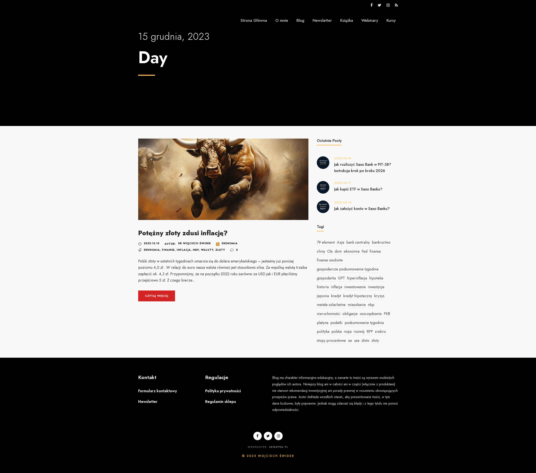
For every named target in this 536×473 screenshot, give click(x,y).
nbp (196, 250)
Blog (300, 20)
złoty (220, 250)
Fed (364, 251)
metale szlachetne (331, 304)
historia (323, 287)
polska (336, 331)
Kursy (391, 20)
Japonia (323, 296)
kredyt (336, 296)
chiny (321, 251)
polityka (323, 331)
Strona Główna (254, 20)
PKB (387, 313)
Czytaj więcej (156, 296)
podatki (336, 322)
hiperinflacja (357, 278)
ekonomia (152, 250)
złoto (365, 340)
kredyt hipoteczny (357, 296)
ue (350, 340)
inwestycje (376, 287)
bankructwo (381, 242)
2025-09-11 (342, 183)
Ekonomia (230, 243)
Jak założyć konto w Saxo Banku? (362, 208)
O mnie (281, 20)
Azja (340, 242)
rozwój (359, 331)
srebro (380, 331)
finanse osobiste (330, 260)
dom (338, 251)
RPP (370, 331)
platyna (322, 322)
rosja (348, 331)
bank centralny (358, 242)
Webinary (369, 20)
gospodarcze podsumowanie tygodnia (347, 269)
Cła (329, 251)
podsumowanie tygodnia (364, 322)
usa (356, 340)
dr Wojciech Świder (194, 243)
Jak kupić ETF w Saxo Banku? (358, 189)
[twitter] (379, 5)
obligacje (350, 313)
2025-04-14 (342, 202)
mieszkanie (357, 304)
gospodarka (326, 278)
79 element (326, 242)
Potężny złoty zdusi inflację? (183, 233)
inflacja (184, 250)
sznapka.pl (278, 447)
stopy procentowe (331, 340)
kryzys (379, 296)
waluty (207, 250)
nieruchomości (328, 313)
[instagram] (388, 5)
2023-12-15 (151, 243)
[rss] (396, 5)
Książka (346, 20)
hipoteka (376, 278)
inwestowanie (355, 287)
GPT (341, 278)
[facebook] (371, 5)
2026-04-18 (342, 158)
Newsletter (322, 20)
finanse (168, 250)
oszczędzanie (371, 313)
